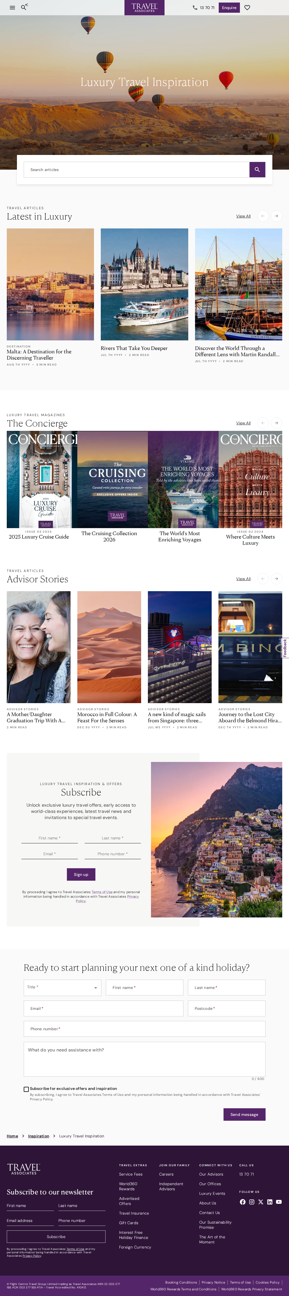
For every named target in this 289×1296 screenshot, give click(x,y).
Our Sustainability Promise (215, 1225)
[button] (257, 170)
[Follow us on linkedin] (269, 1202)
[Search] (23, 7)
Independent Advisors (171, 1186)
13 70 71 (207, 7)
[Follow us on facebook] (242, 1202)
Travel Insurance (134, 1213)
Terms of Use (102, 892)
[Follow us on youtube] (278, 1202)
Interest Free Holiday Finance (133, 1235)
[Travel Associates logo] (24, 1176)
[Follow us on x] (260, 1202)
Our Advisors (211, 1174)
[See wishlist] (247, 8)
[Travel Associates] (144, 7)
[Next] (276, 216)
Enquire (229, 7)
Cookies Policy (268, 1282)
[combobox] (144, 169)
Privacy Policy (32, 1256)
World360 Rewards (128, 1186)
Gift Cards (128, 1222)
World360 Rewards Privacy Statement (251, 1289)
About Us (207, 1203)
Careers (166, 1174)
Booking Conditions (181, 1282)
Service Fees (131, 1174)
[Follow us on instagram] (251, 1202)
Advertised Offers (129, 1201)
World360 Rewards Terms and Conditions (183, 1289)
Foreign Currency (135, 1247)
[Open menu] (12, 7)
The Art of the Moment (212, 1239)
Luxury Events (212, 1193)
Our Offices (210, 1183)
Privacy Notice (213, 1282)
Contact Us (209, 1212)
